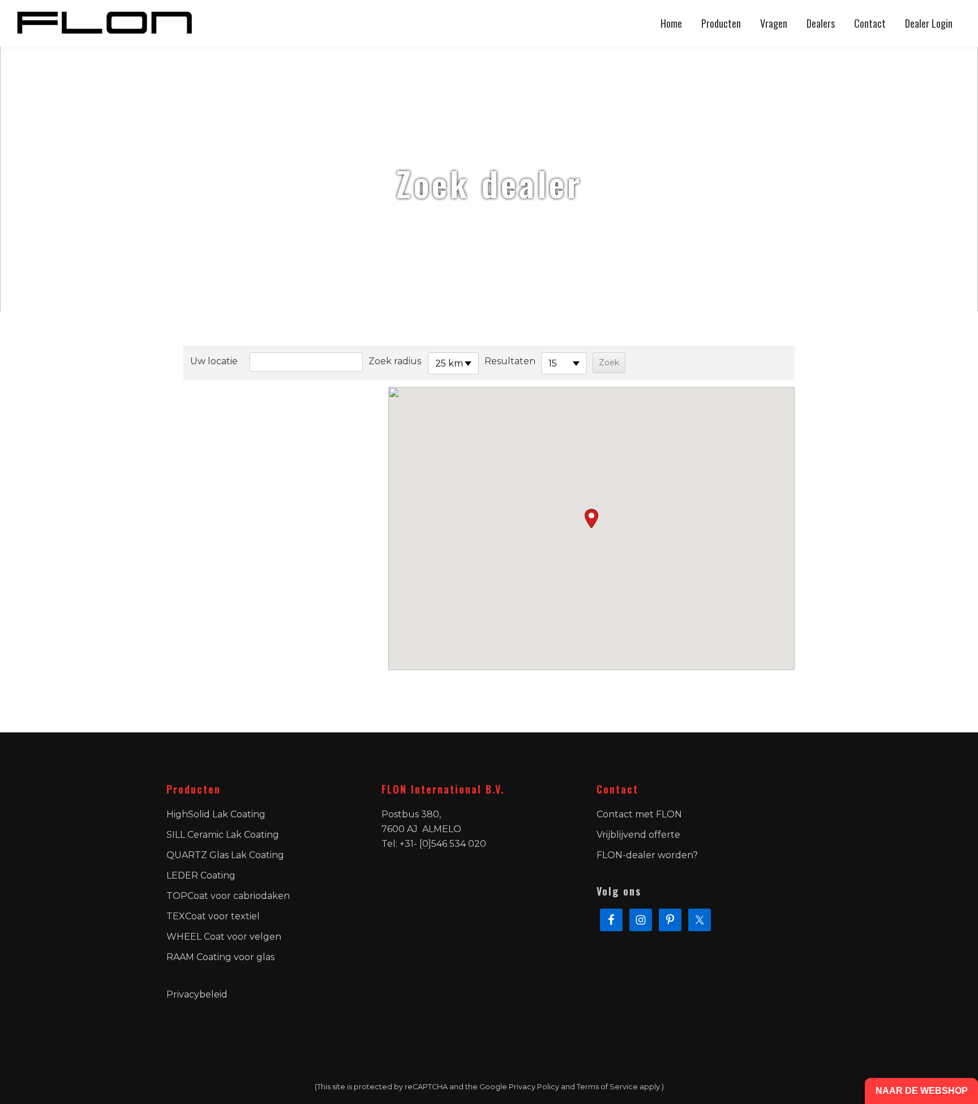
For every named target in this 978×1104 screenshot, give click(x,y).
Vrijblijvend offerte (638, 834)
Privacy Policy (534, 1086)
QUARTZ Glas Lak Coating (225, 855)
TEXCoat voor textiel (213, 916)
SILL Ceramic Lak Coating (222, 834)
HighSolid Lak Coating (215, 814)
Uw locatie (214, 361)
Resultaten (509, 361)
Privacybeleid (197, 994)
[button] (591, 518)
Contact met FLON (639, 814)
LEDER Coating (200, 875)
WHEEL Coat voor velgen (223, 936)
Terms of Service (607, 1086)
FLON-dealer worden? (647, 855)
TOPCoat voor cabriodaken (228, 895)
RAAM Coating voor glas (220, 957)
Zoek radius (394, 361)
